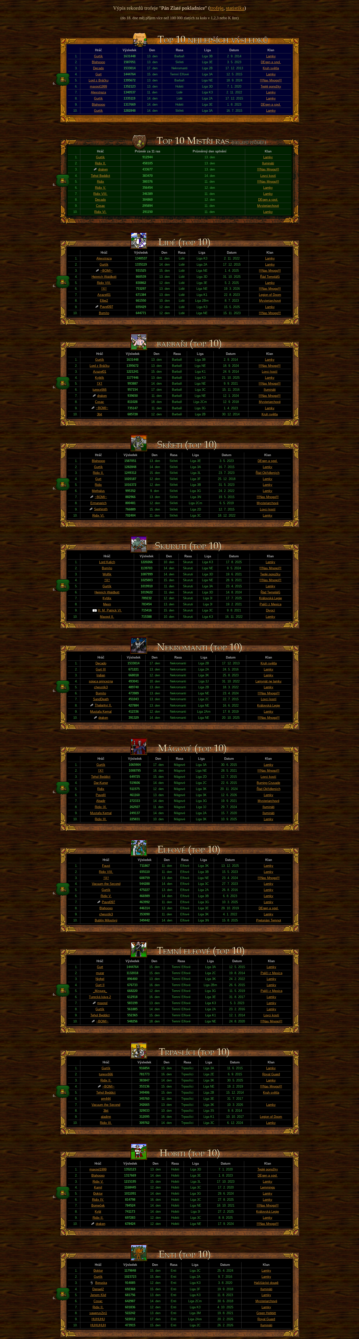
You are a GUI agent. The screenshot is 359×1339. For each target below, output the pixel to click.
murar (100, 973)
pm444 (106, 1098)
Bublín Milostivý (106, 920)
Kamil (98, 1187)
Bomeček (98, 1205)
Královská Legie (270, 598)
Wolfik (107, 574)
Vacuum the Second (106, 884)
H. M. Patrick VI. (110, 610)
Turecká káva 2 (100, 997)
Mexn (107, 604)
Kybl (98, 1211)
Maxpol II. (107, 617)
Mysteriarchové (268, 206)
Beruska (101, 1283)
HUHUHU (98, 1319)
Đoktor (98, 1193)
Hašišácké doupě (266, 1283)
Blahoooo (98, 62)
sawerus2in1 (98, 1313)
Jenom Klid (98, 1295)
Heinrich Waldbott (104, 277)
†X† (104, 288)
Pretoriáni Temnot (268, 920)
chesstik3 (101, 687)
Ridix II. (100, 163)
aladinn (106, 1117)
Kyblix (107, 598)
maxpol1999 (98, 86)
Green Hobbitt (266, 1313)
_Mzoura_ (100, 991)
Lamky (271, 56)
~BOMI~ (106, 270)
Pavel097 (106, 307)
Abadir (100, 801)
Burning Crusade (268, 783)
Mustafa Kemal (101, 711)
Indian (100, 675)
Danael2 (98, 1289)
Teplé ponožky (271, 86)
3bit (99, 414)
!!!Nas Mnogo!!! (271, 80)
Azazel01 (104, 295)
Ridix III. (101, 819)
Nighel (99, 979)
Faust (106, 866)
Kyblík (99, 378)
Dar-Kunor (101, 783)
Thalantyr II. (103, 705)
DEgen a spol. (271, 62)
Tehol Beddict (100, 176)
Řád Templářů (270, 277)
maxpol (102, 1003)
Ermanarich (98, 503)
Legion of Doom (270, 295)
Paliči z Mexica (270, 604)
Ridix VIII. (100, 194)
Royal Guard (271, 1074)
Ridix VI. (100, 212)
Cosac (100, 206)
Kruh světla (271, 68)
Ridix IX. (101, 807)
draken (103, 169)
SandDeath (101, 699)
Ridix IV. (98, 1199)
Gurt (98, 74)
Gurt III (101, 669)
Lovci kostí (268, 176)
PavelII (101, 795)
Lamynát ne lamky (268, 681)
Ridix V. (100, 188)
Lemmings (267, 1187)
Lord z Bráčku (98, 80)
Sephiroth (100, 509)
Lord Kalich (107, 562)
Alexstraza (98, 92)
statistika (235, 8)
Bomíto (104, 313)
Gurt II (100, 985)
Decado (98, 68)
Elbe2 (104, 300)
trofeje (216, 8)
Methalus (98, 491)
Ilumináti (268, 163)
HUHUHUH (98, 1325)
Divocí (270, 610)
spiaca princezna (101, 681)
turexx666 (99, 389)
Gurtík (98, 56)
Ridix (100, 181)
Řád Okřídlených (267, 473)
